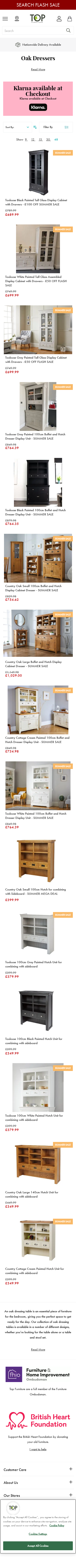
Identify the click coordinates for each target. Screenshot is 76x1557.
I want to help (38, 1449)
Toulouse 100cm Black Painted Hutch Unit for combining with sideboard (33, 1041)
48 (56, 139)
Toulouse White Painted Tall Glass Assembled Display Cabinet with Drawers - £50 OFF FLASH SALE (36, 281)
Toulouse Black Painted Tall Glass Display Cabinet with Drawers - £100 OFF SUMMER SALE (36, 202)
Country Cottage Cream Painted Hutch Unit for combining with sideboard (34, 1271)
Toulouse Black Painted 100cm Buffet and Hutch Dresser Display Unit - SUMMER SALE (35, 512)
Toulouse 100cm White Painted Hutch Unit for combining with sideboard (34, 1117)
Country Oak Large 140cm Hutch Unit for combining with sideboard (31, 1194)
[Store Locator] (17, 19)
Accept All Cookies (38, 1545)
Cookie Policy (56, 1525)
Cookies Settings (38, 1534)
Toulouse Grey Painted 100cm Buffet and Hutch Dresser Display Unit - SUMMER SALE (35, 436)
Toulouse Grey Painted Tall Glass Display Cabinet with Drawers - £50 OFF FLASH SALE (36, 359)
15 (41, 139)
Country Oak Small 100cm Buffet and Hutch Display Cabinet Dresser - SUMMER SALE (33, 588)
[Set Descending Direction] (34, 127)
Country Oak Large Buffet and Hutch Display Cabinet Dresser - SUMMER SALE (33, 664)
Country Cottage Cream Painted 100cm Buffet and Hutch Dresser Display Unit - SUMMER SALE (37, 740)
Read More (38, 69)
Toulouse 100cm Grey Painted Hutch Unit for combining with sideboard (33, 964)
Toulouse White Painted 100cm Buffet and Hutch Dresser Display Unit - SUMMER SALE (35, 815)
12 (33, 139)
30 (48, 139)
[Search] (68, 30)
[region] (38, 1526)
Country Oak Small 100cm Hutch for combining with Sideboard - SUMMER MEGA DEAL (35, 891)
